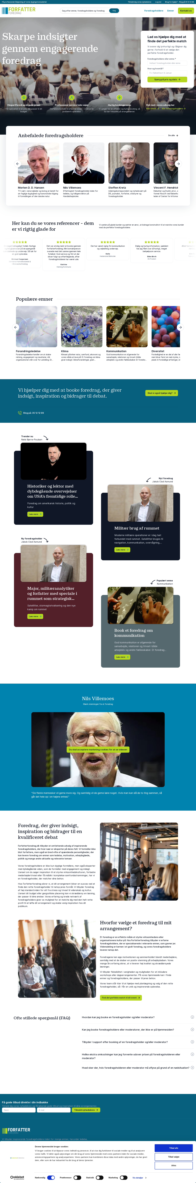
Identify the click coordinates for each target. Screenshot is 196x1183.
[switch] (77, 1178)
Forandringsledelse (28, 351)
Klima (64, 351)
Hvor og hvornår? (155, 68)
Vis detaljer (138, 1178)
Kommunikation (116, 351)
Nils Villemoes (72, 187)
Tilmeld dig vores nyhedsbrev (139, 2)
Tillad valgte (173, 1157)
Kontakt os (186, 10)
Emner (170, 10)
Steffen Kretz (117, 187)
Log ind (158, 2)
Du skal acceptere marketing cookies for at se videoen (98, 749)
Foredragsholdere (153, 10)
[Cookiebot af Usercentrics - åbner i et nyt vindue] (17, 1178)
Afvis (173, 1165)
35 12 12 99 (189, 2)
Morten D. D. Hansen (31, 187)
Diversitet (158, 351)
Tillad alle (173, 1148)
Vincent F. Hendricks (167, 187)
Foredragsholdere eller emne (161, 59)
